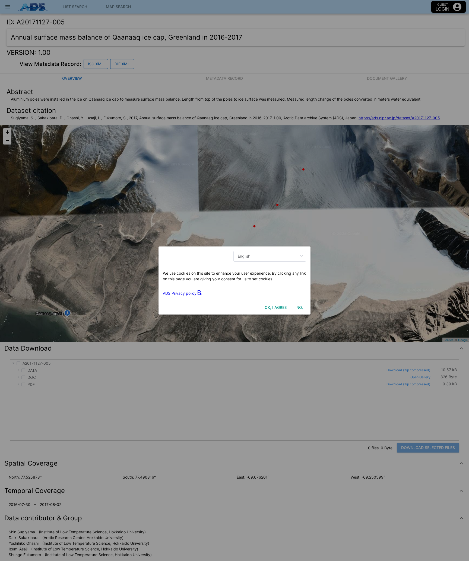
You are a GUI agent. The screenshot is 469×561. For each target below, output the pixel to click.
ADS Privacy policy (180, 293)
